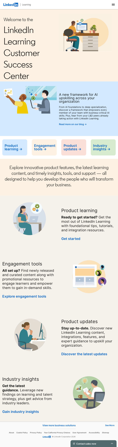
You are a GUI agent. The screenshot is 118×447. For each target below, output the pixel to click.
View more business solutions (59, 425)
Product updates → (72, 147)
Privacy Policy (36, 433)
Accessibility (94, 433)
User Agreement (79, 433)
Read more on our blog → (73, 124)
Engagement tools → (44, 147)
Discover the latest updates (84, 354)
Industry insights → (102, 147)
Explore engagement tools (24, 296)
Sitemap (105, 433)
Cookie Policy (22, 433)
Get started (70, 239)
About (11, 433)
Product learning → (13, 147)
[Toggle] (112, 443)
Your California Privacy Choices (57, 433)
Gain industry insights (21, 412)
